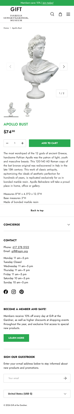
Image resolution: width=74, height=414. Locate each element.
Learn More (16, 338)
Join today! (48, 3)
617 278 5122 (21, 247)
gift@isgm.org (19, 251)
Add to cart (49, 143)
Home (6, 28)
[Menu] (68, 14)
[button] (60, 14)
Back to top (37, 210)
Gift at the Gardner (19, 405)
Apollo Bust (17, 28)
